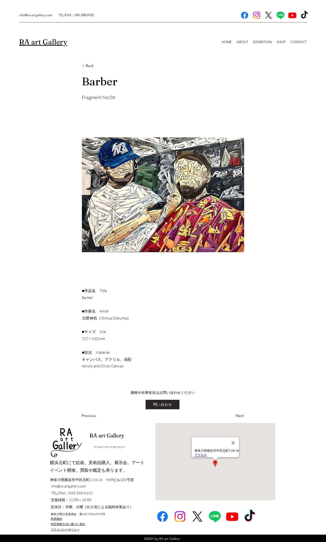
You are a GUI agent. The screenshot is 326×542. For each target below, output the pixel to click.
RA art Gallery (106, 435)
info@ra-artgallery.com (36, 15)
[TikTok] (304, 15)
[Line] (280, 15)
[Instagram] (256, 15)
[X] (268, 15)
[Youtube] (292, 15)
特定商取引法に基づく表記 (68, 524)
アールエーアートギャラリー (109, 447)
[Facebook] (244, 15)
